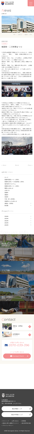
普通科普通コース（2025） (12, 179)
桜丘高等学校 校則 (26, 423)
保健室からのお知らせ (11, 201)
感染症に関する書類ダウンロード (11, 423)
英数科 (6, 194)
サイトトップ (6, 420)
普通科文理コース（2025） (12, 186)
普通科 (6, 192)
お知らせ (20, 34)
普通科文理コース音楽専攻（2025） (15, 181)
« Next (4, 165)
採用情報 (24, 420)
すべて (6, 177)
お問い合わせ (15, 420)
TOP (14, 34)
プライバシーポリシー (8, 425)
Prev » (30, 165)
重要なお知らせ (9, 188)
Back (17, 165)
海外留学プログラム (10, 183)
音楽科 (6, 196)
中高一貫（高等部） (10, 199)
